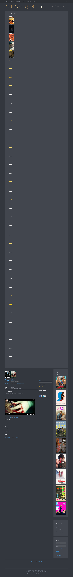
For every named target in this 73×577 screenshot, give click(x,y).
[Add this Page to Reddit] (41, 396)
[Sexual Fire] (11, 46)
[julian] (61, 460)
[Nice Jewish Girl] (11, 247)
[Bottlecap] (11, 291)
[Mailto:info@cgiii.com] (63, 6)
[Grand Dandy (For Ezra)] (11, 343)
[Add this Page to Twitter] (43, 396)
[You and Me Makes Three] (11, 185)
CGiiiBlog (23, 1)
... (56, 531)
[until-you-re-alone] (61, 445)
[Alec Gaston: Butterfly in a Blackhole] (11, 28)
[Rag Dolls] (11, 299)
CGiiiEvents (12, 1)
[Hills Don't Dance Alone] (11, 54)
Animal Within (10, 380)
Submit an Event (59, 529)
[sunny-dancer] (61, 428)
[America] (11, 151)
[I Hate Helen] (11, 308)
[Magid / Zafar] (11, 142)
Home (7, 1)
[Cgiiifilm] (52, 6)
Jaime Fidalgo (15, 417)
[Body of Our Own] (11, 177)
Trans (31, 564)
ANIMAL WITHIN (8, 417)
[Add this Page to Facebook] (40, 396)
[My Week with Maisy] (11, 72)
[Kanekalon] (11, 282)
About (32, 561)
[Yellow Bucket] (11, 203)
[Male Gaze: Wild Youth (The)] (11, 335)
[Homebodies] (11, 326)
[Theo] (11, 360)
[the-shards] (61, 382)
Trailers (37, 564)
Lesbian (25, 564)
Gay (22, 564)
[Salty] (11, 352)
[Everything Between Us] (11, 168)
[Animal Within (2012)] (7, 374)
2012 (24, 383)
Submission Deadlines (60, 532)
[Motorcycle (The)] (11, 160)
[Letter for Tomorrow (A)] (11, 264)
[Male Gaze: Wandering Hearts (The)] (11, 37)
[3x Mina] (11, 229)
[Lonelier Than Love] (11, 256)
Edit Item (6, 369)
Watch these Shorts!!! (44, 564)
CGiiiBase (18, 1)
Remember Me (58, 548)
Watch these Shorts (12, 383)
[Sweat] (11, 239)
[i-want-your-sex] (61, 508)
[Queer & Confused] (11, 212)
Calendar (35, 561)
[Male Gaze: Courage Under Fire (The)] (11, 20)
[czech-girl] (61, 412)
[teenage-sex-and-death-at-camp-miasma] (61, 476)
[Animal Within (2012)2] (13, 374)
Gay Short (41, 380)
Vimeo (20, 417)
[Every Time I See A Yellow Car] (11, 89)
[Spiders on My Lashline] (11, 273)
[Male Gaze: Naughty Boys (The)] (11, 107)
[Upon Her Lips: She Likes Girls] (11, 116)
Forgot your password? (60, 554)
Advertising (40, 561)
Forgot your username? (60, 555)
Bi (28, 564)
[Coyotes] (11, 133)
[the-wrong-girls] (61, 492)
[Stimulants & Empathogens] (11, 81)
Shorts (34, 564)
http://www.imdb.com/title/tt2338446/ (12, 437)
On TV (50, 564)
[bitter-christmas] (61, 397)
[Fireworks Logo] (25, 6)
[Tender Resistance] (11, 98)
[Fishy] (11, 195)
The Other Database (31, 1)
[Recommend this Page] (45, 396)
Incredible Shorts (20, 383)
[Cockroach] (11, 64)
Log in (57, 551)
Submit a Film (58, 527)
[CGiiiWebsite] (58, 6)
